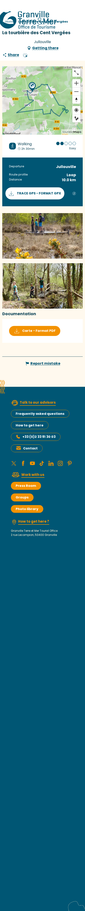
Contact (30, 448)
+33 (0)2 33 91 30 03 (39, 436)
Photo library (27, 509)
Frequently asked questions (40, 413)
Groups (22, 497)
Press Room (26, 485)
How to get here (30, 425)
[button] (42, 236)
